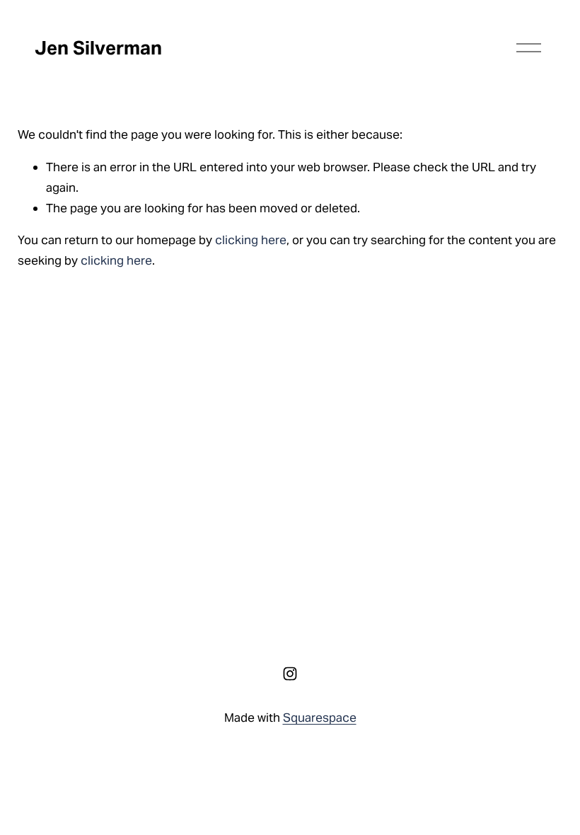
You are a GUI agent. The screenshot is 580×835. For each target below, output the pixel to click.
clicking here (250, 240)
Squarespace (319, 717)
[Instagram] (290, 674)
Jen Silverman (98, 47)
